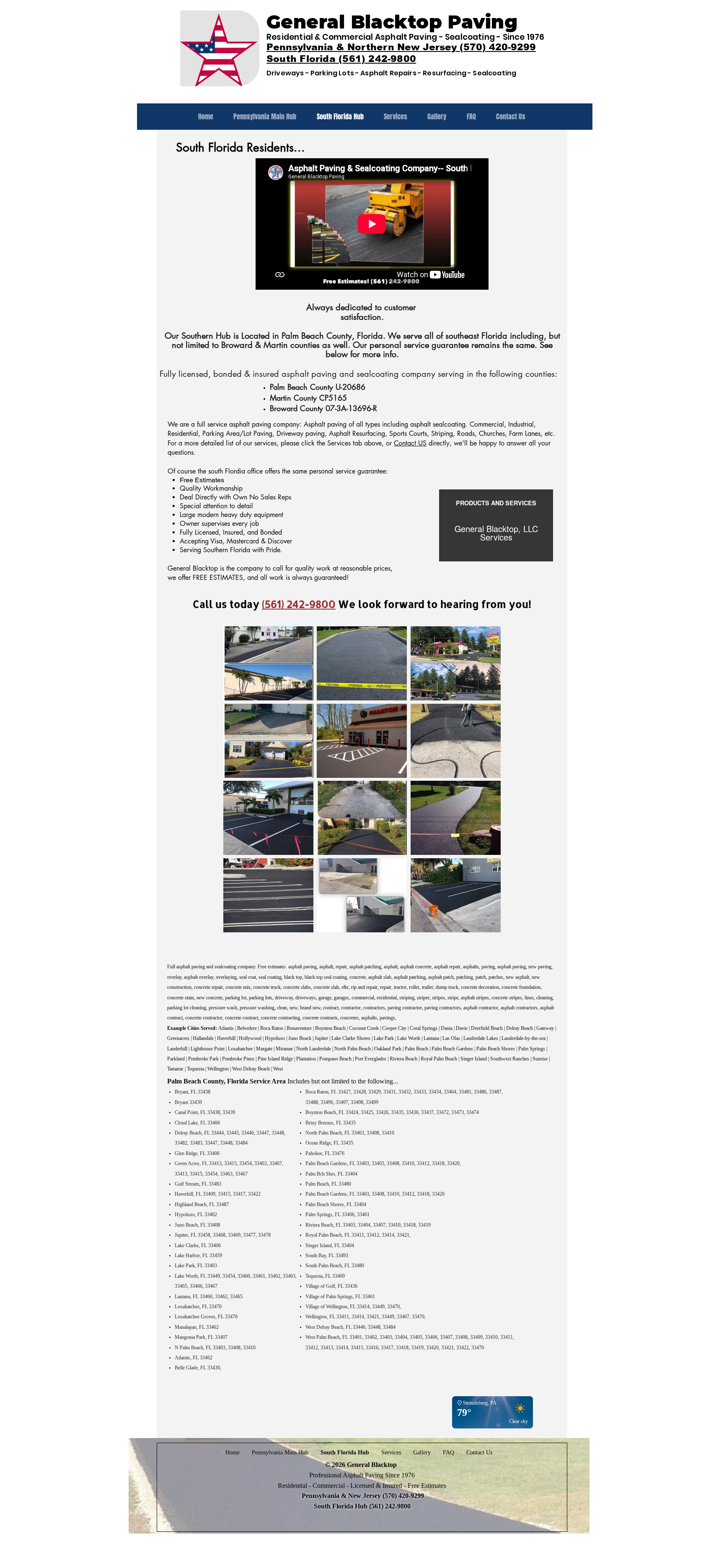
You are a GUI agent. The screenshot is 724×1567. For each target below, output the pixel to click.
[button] (268, 663)
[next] (485, 783)
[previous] (239, 783)
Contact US (410, 443)
